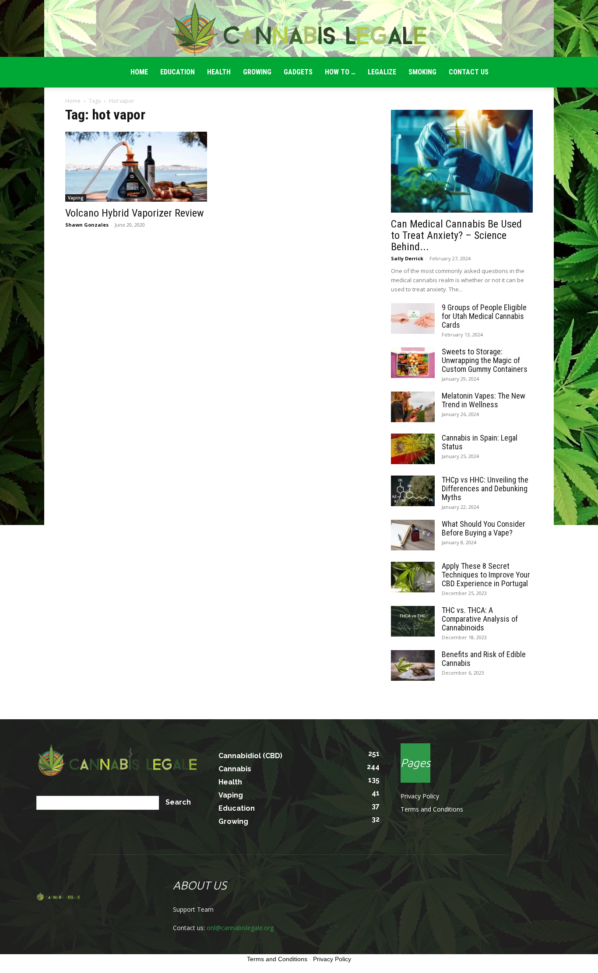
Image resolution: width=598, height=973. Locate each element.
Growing (257, 72)
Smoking (422, 72)
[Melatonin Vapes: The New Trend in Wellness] (413, 407)
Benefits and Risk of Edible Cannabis (484, 659)
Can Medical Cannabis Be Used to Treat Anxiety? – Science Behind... (456, 235)
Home (73, 101)
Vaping (76, 198)
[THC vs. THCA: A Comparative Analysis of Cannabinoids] (413, 621)
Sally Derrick (407, 258)
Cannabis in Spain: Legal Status (479, 442)
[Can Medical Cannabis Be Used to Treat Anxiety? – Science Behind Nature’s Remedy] (462, 161)
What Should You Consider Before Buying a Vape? (483, 528)
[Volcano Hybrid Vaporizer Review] (136, 167)
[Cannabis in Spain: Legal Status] (413, 449)
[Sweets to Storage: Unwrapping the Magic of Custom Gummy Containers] (413, 362)
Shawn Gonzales (87, 224)
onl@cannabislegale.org (240, 928)
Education (177, 72)
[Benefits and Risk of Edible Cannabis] (413, 665)
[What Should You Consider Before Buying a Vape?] (413, 535)
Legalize (382, 72)
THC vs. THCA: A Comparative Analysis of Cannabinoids (480, 619)
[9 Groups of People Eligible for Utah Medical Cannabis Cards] (413, 318)
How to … (340, 72)
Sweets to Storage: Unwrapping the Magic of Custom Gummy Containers (485, 360)
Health (219, 72)
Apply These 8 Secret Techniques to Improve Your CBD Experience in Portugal (486, 574)
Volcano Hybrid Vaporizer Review (134, 213)
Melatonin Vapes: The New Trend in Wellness (483, 400)
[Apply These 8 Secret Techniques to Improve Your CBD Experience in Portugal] (413, 577)
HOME (139, 72)
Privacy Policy (420, 796)
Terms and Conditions (432, 809)
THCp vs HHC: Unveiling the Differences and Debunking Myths (485, 488)
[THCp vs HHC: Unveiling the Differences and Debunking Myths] (413, 491)
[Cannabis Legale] (299, 29)
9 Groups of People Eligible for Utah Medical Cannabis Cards (484, 316)
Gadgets (298, 72)
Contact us (469, 72)
